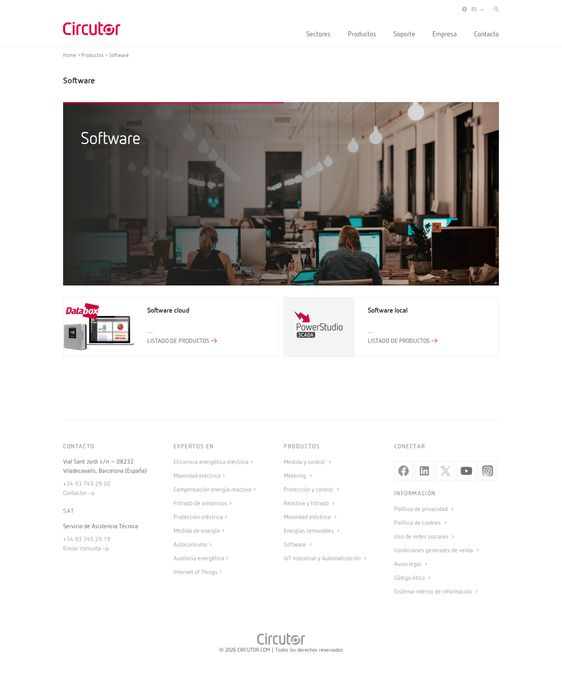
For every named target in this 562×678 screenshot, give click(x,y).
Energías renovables (309, 531)
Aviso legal (408, 564)
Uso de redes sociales (422, 537)
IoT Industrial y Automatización (323, 559)
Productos (362, 34)
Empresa (444, 34)
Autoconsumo (190, 545)
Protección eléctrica (198, 517)
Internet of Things (196, 572)
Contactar (75, 493)
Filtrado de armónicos (200, 504)
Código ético (410, 578)
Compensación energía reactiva (212, 490)
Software (295, 545)
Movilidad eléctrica (197, 476)
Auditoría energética (199, 559)
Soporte (404, 34)
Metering (295, 476)
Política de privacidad (421, 509)
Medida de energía (197, 531)
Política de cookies (418, 523)
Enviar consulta (82, 549)
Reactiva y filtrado (307, 504)
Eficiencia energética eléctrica (211, 462)
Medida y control (305, 462)
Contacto (486, 34)
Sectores (318, 34)
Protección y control (309, 490)
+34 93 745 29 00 (86, 484)
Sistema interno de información (433, 592)
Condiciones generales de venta (434, 551)
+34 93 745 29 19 (86, 540)
